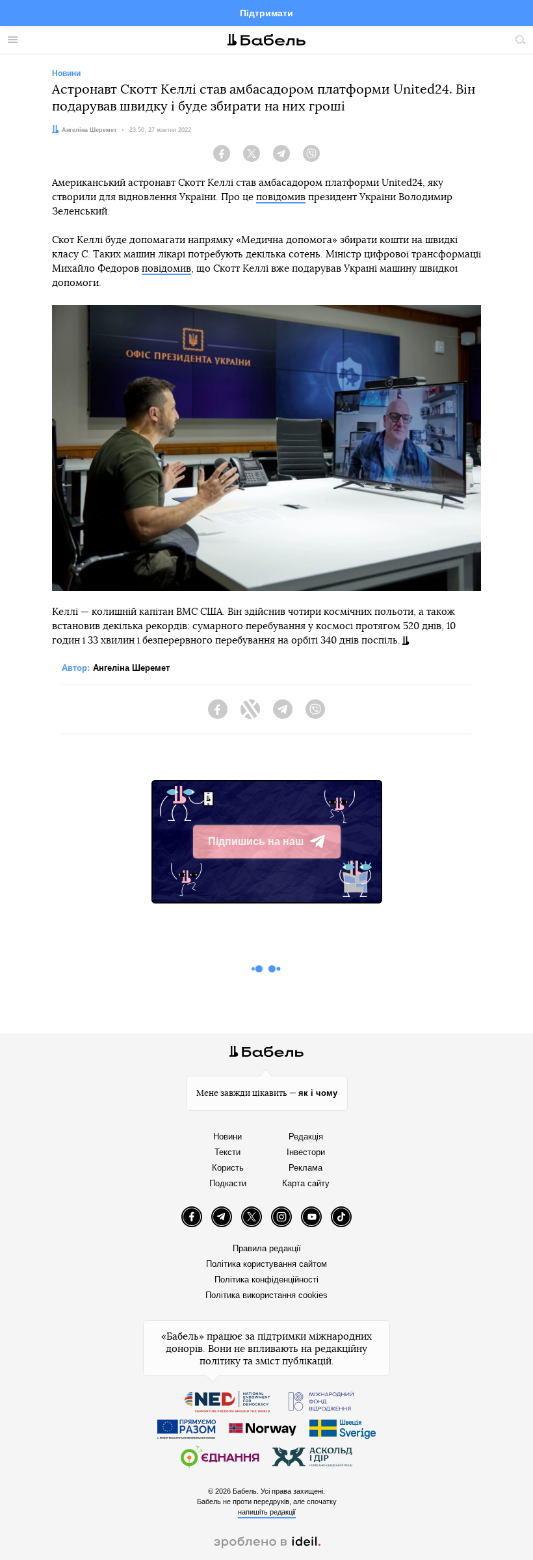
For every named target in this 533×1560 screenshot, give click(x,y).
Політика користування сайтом (266, 1264)
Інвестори (306, 1152)
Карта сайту (306, 1183)
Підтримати (266, 13)
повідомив (281, 197)
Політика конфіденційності (266, 1279)
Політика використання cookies (266, 1295)
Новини (227, 1136)
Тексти (227, 1152)
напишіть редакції (267, 1512)
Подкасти (227, 1183)
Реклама (305, 1168)
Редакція (306, 1136)
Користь (228, 1168)
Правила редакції (267, 1248)
